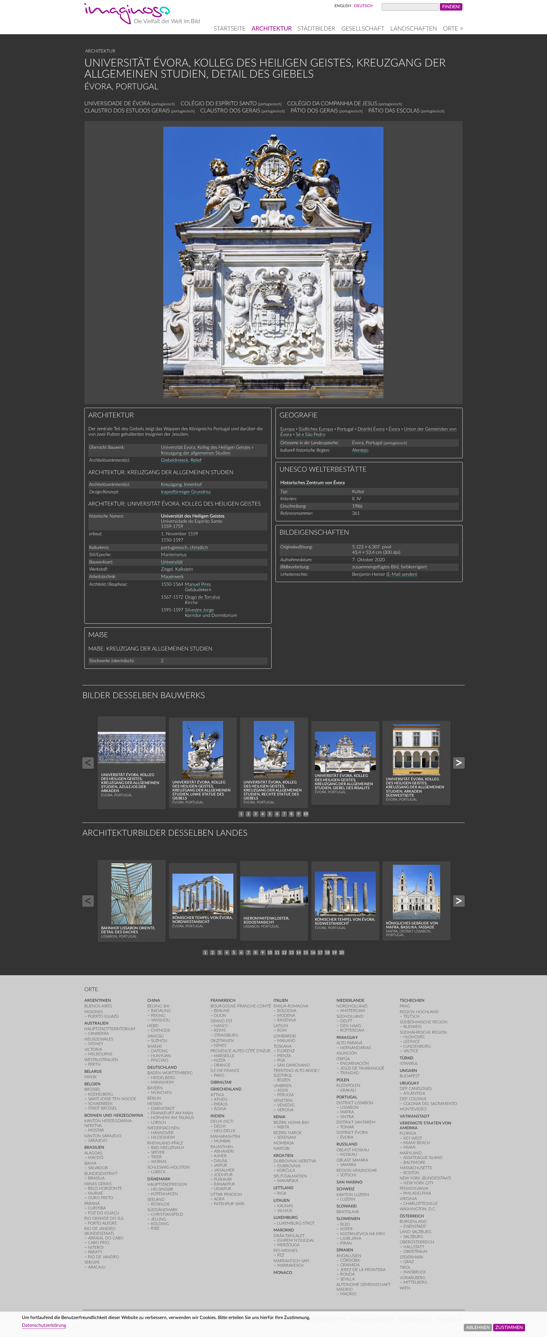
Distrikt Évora (371, 429)
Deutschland (162, 1067)
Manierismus (174, 554)
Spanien (344, 1250)
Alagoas (93, 1153)
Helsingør (162, 1189)
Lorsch (158, 1122)
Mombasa (284, 1143)
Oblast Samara (352, 1160)
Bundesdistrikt (100, 1174)
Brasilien (94, 1147)
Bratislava (347, 1212)
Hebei (153, 1026)
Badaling (161, 1011)
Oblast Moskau (352, 1150)
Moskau (348, 1154)
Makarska (287, 1181)
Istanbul (409, 1063)
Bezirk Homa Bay (291, 1122)
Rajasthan (222, 1147)
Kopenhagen (164, 1194)
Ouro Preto (100, 1198)
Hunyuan (161, 1056)
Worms (158, 1162)
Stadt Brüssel (102, 1108)
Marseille (224, 1056)
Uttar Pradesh (226, 1194)
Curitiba (97, 1208)
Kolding (160, 1224)
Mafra (347, 1112)
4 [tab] (263, 814)
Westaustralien (101, 1060)
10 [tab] (305, 814)
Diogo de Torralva (202, 597)
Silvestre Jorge (199, 610)
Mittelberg (415, 1282)
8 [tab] (291, 814)
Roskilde (160, 1204)
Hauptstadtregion (167, 1184)
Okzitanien (222, 1041)
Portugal (345, 429)
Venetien (283, 1100)
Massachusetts (416, 1168)
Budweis (412, 1027)
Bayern (155, 1088)
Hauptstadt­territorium (109, 1029)
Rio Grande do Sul (104, 1218)
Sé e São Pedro (310, 434)
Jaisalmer (224, 1170)
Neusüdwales (98, 1039)
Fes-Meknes (285, 1251)
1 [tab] (241, 814)
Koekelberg (100, 1094)
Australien (96, 1023)
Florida (408, 1133)
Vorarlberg (412, 1278)
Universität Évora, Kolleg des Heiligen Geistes (205, 447)
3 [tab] (255, 814)
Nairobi (282, 1148)
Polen (342, 1080)
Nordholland (352, 1006)
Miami (409, 1147)
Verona (285, 1110)
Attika (217, 1095)
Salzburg (413, 1237)
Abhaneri (224, 1151)
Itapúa (343, 1059)
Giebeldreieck (174, 460)
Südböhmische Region (424, 1022)
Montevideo (413, 1109)
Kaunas (285, 1206)
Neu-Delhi (224, 1131)
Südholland (350, 1016)
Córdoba (350, 1260)
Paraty (95, 1252)
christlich (199, 547)
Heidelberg (163, 1078)
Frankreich (223, 1000)
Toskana (282, 1046)
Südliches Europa (316, 429)
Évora (394, 429)
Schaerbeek (100, 1104)
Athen (220, 1099)
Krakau (348, 1090)
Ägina (220, 1109)
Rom (282, 1030)
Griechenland (226, 1089)
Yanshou (160, 1020)
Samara (348, 1165)
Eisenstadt (414, 1226)
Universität (172, 562)
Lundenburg (417, 1046)
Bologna (286, 1011)
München (161, 1092)
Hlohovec (414, 1037)
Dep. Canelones (416, 1088)
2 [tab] (248, 814)
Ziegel (167, 569)
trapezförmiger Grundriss (186, 492)
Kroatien (283, 1156)
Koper (346, 1229)
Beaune (222, 1011)
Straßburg (226, 1035)
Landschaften (413, 29)
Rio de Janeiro (103, 1257)
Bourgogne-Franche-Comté (241, 1006)
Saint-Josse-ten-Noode (112, 1099)
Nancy (221, 1026)
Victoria (93, 1049)
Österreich (412, 1216)
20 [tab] (341, 952)
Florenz (286, 1051)
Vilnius (284, 1211)
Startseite (230, 29)
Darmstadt (163, 1108)
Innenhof (193, 484)
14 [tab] (298, 952)
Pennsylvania (414, 1188)
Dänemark (158, 1179)
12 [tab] (284, 952)
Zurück (88, 763)
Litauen (282, 1200)
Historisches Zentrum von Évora (312, 482)
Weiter (459, 763)
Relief (196, 460)
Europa (287, 429)
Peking (158, 1015)
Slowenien (348, 1219)
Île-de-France (225, 1071)
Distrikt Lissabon (354, 1103)
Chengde (160, 1030)
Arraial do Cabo (105, 1238)
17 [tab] (320, 952)
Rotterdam (352, 1030)
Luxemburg (286, 1217)
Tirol (405, 1267)
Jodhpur (223, 1175)
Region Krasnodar (356, 1170)
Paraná (92, 1203)
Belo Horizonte (105, 1188)
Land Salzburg (415, 1232)
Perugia (285, 1095)
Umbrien (283, 1086)
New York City (418, 1183)
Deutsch (363, 6)
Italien (281, 1000)
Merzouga (288, 1245)
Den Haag (350, 1026)
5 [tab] (270, 814)
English (342, 6)
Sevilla (347, 1279)
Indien (217, 1116)
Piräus (220, 1104)
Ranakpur (224, 1184)
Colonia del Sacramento (430, 1104)
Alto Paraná (349, 1043)
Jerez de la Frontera (362, 1270)
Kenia (279, 1117)
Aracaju (96, 1267)
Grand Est (221, 1021)
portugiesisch (174, 547)
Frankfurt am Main (172, 1113)
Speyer (158, 1152)
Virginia (408, 1199)
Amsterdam (352, 1011)
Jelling (158, 1219)
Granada (350, 1265)
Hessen (154, 1104)
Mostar (96, 1130)
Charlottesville (420, 1203)
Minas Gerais (97, 1184)
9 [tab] (298, 814)
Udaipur (222, 1189)
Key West (412, 1138)
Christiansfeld (167, 1214)
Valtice (410, 1051)
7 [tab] (284, 814)
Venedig (286, 1105)
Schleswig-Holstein (168, 1167)
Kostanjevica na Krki (362, 1234)
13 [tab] (291, 952)
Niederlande (350, 1000)
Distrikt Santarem (355, 1122)
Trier (156, 1157)
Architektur (272, 29)
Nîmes (220, 1045)
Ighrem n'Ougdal (296, 1240)
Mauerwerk (172, 576)
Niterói (96, 1247)
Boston (411, 1173)
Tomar (347, 1127)
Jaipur (220, 1165)
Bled (345, 1224)
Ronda (347, 1274)
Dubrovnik (289, 1166)
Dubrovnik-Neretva (295, 1161)
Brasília (96, 1178)
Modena (286, 1015)
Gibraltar (221, 1082)
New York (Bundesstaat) (425, 1178)
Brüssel (92, 1089)
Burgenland (413, 1221)
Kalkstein (184, 569)
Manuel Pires (198, 584)
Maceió (95, 1158)
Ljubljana (350, 1238)
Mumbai (222, 1141)
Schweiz (345, 1189)
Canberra (98, 1033)
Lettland (283, 1188)
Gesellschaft (362, 29)
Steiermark (412, 1257)
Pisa (281, 1060)
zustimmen (509, 1327)
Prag (405, 1006)
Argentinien (97, 1000)
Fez (280, 1255)
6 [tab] (277, 814)
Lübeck (158, 1172)
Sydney (95, 1044)
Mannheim (162, 1082)
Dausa (220, 1161)
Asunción (346, 1053)
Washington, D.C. (418, 1209)
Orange (222, 1065)
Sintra (347, 1117)
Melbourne (100, 1054)
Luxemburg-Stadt (296, 1223)
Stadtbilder (316, 29)
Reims (220, 1030)
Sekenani (286, 1137)
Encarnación (354, 1063)
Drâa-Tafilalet (289, 1236)
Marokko (284, 1230)
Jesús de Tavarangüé (362, 1068)
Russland (347, 1144)
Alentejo (360, 450)
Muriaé (95, 1193)
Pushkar (223, 1179)
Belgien (92, 1084)
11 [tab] (277, 952)
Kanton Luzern (352, 1195)
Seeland (156, 1199)
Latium (281, 1026)
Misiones (93, 1012)
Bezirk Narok (288, 1133)
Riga (281, 1193)
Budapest (410, 1076)
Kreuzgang (171, 484)
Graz (408, 1262)
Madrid (348, 1294)
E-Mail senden (401, 574)
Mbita (283, 1127)
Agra (219, 1199)
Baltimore (414, 1162)
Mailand (286, 1041)
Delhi (220, 1126)
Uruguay (409, 1083)
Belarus (93, 1071)
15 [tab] (305, 952)
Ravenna (286, 1020)
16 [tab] (313, 952)
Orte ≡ (453, 29)
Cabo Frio (98, 1243)
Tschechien (412, 1000)
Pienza (284, 1056)
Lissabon (349, 1107)
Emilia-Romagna (291, 1006)
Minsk (90, 1077)
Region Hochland (419, 1012)
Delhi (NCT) (222, 1121)
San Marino (349, 1182)
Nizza (219, 1060)
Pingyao (159, 1060)
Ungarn (408, 1071)
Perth (94, 1064)
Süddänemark (162, 1210)
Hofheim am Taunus (172, 1118)
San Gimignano (293, 1065)
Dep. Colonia (413, 1099)
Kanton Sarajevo (102, 1136)
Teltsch (411, 1016)
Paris (219, 1075)
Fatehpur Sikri (229, 1204)
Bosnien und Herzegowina (113, 1115)
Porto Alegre (102, 1223)
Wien (405, 1288)
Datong (159, 1051)
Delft (346, 1021)
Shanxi (154, 1046)
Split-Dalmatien (290, 1176)
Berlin (154, 1098)
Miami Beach (416, 1143)
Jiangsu (155, 1036)
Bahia (90, 1163)
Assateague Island (423, 1158)
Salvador (98, 1168)
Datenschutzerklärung (44, 1325)
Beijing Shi (158, 1006)
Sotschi (348, 1175)
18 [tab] (327, 952)
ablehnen (478, 1327)
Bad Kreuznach (167, 1148)
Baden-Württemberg (170, 1073)
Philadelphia (417, 1193)
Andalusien (348, 1256)
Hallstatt (413, 1247)
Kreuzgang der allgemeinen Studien (195, 453)
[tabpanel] (131, 763)
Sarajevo (97, 1140)
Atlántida (414, 1093)
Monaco (283, 1273)
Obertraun (415, 1251)
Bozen (284, 1080)
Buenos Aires (98, 1006)
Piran (346, 1243)
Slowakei (346, 1206)
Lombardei (285, 1036)
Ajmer (220, 1156)
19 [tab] (334, 952)
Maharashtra (225, 1136)
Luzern (347, 1199)
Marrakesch (290, 1265)
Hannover (162, 1133)
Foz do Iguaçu (103, 1213)
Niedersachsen (163, 1128)
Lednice (411, 1041)
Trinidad (349, 1073)
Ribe (155, 1228)
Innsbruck (414, 1272)
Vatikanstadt (415, 1116)
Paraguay (347, 1037)
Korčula (286, 1170)
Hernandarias (355, 1048)
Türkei (406, 1058)
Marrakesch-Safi (291, 1261)
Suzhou (159, 1041)
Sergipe (92, 1262)
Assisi (282, 1090)
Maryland (411, 1153)
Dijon (220, 1015)
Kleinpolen (348, 1085)
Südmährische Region (423, 1032)
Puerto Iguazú (103, 1016)
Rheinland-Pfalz (165, 1143)
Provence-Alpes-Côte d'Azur (240, 1051)
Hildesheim (163, 1137)
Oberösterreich (417, 1242)
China (153, 1000)
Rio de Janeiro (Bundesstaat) (99, 1231)
